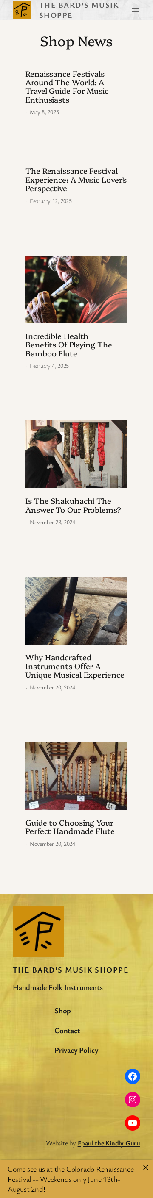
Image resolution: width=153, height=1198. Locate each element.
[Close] (146, 1167)
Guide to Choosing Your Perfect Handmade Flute (70, 827)
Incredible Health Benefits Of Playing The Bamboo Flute (69, 345)
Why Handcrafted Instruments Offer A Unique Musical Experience (75, 666)
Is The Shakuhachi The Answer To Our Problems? (73, 505)
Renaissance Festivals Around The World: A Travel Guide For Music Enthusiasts (67, 86)
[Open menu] (135, 10)
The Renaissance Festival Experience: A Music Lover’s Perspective (76, 179)
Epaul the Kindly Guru (109, 1143)
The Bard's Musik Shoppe (71, 970)
